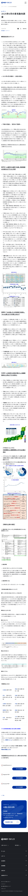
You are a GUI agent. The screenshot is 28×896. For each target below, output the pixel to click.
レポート (5, 6)
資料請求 (17, 845)
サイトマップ (3, 884)
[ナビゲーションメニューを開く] (25, 3)
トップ (2, 6)
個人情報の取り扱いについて (6, 886)
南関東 (4, 710)
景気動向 (3, 30)
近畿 (16, 695)
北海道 (4, 690)
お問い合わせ (4, 845)
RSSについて (3, 888)
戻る (3, 795)
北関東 (4, 704)
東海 (16, 689)
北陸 (4, 717)
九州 (16, 716)
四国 (16, 710)
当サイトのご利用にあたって (5, 881)
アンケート (7, 30)
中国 (16, 704)
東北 (4, 695)
